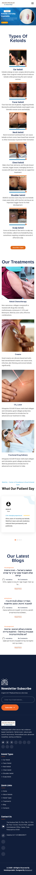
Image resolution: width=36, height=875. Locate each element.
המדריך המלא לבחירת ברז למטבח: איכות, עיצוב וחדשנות (18, 602)
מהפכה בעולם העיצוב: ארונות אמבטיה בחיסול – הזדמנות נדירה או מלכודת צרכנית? (18, 632)
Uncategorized (9, 567)
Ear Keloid (6, 760)
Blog (4, 804)
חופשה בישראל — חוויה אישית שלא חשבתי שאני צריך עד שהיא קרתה (18, 573)
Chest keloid (7, 770)
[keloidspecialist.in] (8, 3)
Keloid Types (7, 798)
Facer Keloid (7, 763)
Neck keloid (7, 766)
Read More (18, 589)
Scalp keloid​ (7, 777)
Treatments (7, 801)
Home (5, 791)
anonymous (8, 598)
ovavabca (9, 579)
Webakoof (28, 870)
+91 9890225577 (21, 835)
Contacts (6, 808)
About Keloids (7, 794)
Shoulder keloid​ (8, 773)
